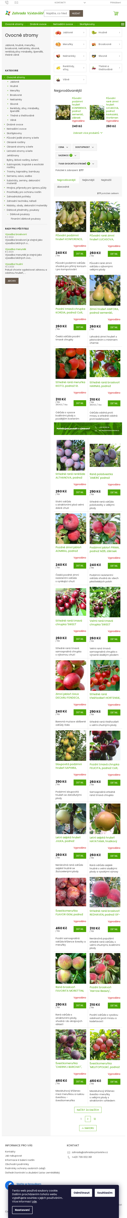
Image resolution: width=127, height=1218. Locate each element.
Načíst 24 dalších (88, 1110)
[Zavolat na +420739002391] (10, 2)
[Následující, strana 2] (88, 1119)
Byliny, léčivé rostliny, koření (22, 160)
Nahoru (89, 1128)
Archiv (12, 280)
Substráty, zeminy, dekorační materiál (23, 182)
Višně (13, 120)
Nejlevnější (88, 180)
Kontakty (60, 2)
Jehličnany (13, 155)
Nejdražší (106, 180)
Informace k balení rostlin (20, 1160)
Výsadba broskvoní (16, 234)
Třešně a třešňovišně (22, 115)
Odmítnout (82, 1193)
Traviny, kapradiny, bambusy (23, 171)
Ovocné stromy (16, 77)
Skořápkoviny (14, 133)
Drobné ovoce (15, 124)
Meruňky (15, 90)
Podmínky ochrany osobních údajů (25, 1168)
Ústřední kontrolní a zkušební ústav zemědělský (32, 1172)
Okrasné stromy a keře (20, 146)
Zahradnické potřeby (19, 196)
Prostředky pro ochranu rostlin (24, 192)
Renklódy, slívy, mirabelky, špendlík (24, 110)
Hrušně (14, 86)
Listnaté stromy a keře (20, 151)
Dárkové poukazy (20, 214)
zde (34, 1201)
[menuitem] (14, 24)
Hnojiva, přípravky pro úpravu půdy (26, 187)
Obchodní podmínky (17, 1164)
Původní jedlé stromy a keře (23, 137)
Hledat (76, 13)
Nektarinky (16, 99)
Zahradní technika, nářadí (21, 201)
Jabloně (14, 81)
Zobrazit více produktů (86, 133)
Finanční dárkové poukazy (26, 218)
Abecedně (63, 186)
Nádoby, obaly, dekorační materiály (27, 205)
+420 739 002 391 (82, 1157)
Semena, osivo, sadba (19, 176)
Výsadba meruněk (15, 249)
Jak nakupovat (13, 1155)
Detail (80, 253)
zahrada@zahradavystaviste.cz (90, 1152)
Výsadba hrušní (14, 264)
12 (95, 1119)
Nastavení (22, 1210)
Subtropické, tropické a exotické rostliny (25, 166)
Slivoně (14, 104)
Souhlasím (104, 1193)
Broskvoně (16, 95)
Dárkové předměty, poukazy (23, 210)
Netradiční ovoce (16, 128)
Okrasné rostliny (16, 142)
